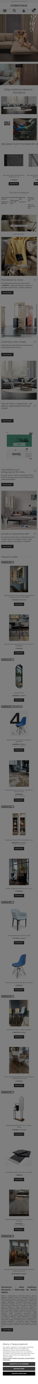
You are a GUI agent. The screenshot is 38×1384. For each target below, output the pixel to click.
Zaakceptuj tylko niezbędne (19, 1364)
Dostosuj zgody (19, 1368)
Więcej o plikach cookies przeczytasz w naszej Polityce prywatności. (19, 1359)
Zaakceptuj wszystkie (19, 1373)
